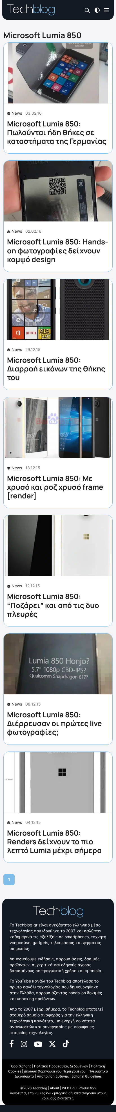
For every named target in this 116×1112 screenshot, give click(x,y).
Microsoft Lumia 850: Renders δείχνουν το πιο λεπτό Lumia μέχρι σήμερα (54, 841)
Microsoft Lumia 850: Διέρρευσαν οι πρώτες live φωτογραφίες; (54, 723)
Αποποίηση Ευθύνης (53, 1076)
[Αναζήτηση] (87, 10)
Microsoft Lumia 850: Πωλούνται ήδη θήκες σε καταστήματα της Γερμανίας (56, 132)
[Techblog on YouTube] (38, 1043)
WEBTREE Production (79, 1088)
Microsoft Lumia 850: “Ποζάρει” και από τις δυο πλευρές (53, 605)
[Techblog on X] (52, 1043)
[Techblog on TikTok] (66, 1043)
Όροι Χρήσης (21, 1066)
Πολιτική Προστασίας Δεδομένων (61, 1066)
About (54, 1088)
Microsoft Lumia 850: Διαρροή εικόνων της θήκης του (56, 368)
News (17, 113)
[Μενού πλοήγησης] (106, 9)
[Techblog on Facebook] (12, 1043)
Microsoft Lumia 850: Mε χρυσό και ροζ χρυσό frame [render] (55, 487)
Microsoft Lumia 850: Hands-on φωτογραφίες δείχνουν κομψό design (57, 250)
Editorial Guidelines (87, 1076)
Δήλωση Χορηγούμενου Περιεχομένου (55, 1071)
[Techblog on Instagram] (24, 1043)
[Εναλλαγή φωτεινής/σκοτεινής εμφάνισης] (97, 9)
